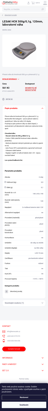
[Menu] (45, 3)
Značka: (6, 30)
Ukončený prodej (16, 291)
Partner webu (24, 379)
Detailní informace (9, 79)
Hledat (43, 9)
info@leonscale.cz (13, 331)
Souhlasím (24, 405)
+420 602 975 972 (13, 336)
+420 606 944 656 (13, 341)
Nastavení (24, 397)
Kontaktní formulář (14, 349)
